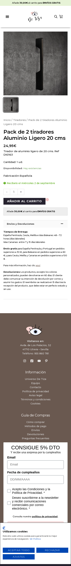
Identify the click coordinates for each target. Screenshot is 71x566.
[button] (7, 16)
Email (11, 457)
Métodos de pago (35, 426)
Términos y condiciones (35, 399)
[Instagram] (24, 360)
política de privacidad (45, 516)
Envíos (35, 430)
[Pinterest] (46, 360)
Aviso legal (35, 395)
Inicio (7, 120)
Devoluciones (35, 434)
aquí (38, 265)
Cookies (35, 403)
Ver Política (35, 539)
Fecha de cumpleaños (23, 472)
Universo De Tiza (35, 379)
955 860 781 (41, 353)
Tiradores (19, 120)
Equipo (35, 383)
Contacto (35, 387)
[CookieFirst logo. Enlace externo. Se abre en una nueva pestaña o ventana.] (4, 528)
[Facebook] (31, 360)
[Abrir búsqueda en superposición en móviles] (56, 16)
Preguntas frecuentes (35, 438)
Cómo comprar (35, 422)
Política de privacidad (35, 391)
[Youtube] (39, 360)
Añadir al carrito (24, 201)
